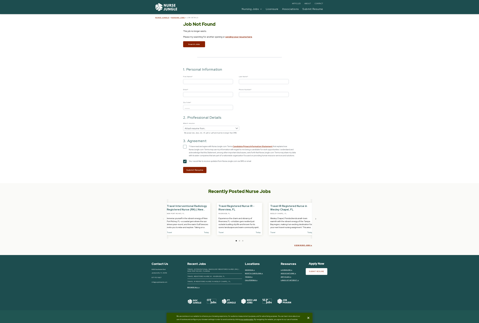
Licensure (272, 9)
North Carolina (253, 273)
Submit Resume (312, 9)
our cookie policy (247, 319)
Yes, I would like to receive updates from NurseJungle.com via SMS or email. (220, 161)
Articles (296, 3)
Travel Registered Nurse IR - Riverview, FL (206, 276)
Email (185, 90)
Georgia (249, 270)
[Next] (315, 219)
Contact (319, 3)
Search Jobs (194, 44)
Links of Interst (289, 280)
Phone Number (245, 90)
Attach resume (189, 123)
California (250, 280)
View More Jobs (302, 245)
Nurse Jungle (162, 18)
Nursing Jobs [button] (250, 9)
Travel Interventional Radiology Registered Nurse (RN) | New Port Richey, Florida (187, 209)
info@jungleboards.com (159, 282)
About (307, 3)
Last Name (243, 77)
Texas (248, 277)
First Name (188, 77)
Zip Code (187, 102)
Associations (290, 9)
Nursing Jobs (178, 18)
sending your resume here (238, 36)
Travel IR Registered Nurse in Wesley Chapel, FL (209, 282)
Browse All (192, 287)
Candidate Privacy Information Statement (253, 146)
